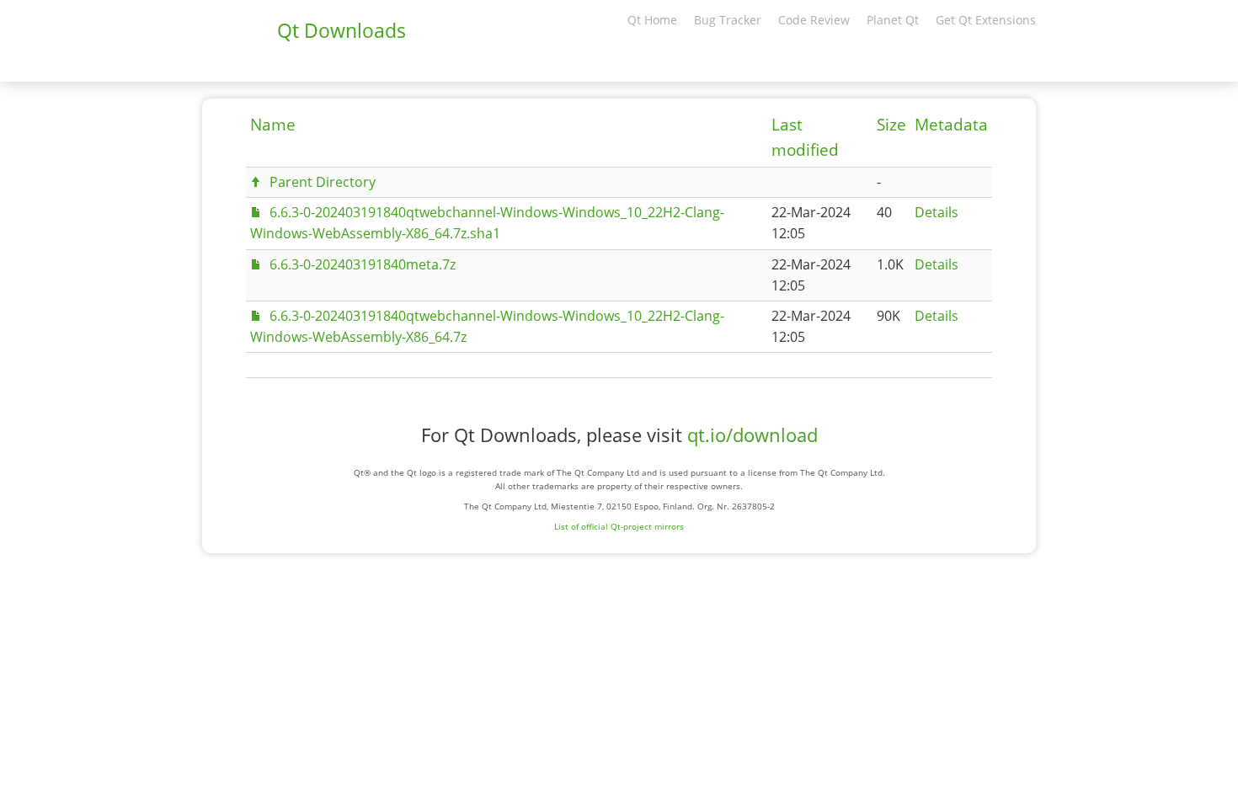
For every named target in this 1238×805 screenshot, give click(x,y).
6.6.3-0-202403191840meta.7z (362, 264)
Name (273, 125)
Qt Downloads (341, 30)
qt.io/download (752, 435)
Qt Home (652, 20)
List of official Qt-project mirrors (619, 526)
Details (936, 212)
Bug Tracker (727, 20)
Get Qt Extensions (986, 20)
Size (891, 125)
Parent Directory (322, 182)
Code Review (814, 20)
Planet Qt (893, 20)
